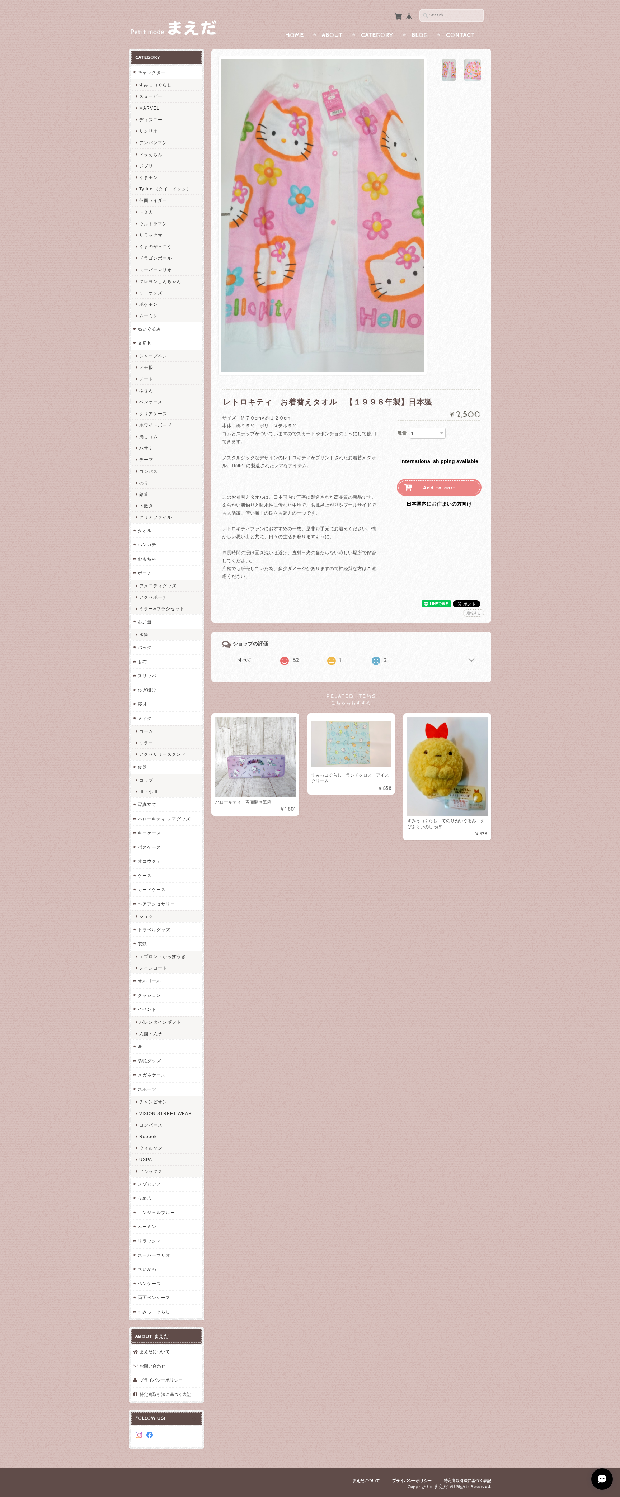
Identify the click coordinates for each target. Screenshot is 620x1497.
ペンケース (151, 401)
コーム (146, 731)
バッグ (145, 647)
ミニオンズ (151, 292)
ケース (145, 875)
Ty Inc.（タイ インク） (165, 188)
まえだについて (155, 1351)
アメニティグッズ (158, 585)
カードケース (152, 889)
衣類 (142, 943)
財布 (142, 661)
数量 (402, 433)
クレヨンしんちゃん (160, 281)
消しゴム (148, 436)
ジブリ (146, 166)
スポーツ (147, 1089)
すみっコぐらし (155, 84)
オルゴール (149, 981)
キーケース (149, 832)
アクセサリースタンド (162, 754)
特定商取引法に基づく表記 (165, 1394)
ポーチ (145, 572)
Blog (420, 35)
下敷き (146, 505)
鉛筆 (144, 494)
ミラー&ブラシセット (161, 608)
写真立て (147, 804)
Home (294, 35)
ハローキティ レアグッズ (164, 818)
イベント (147, 1009)
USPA (145, 1159)
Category (377, 35)
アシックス (151, 1171)
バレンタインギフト (160, 1022)
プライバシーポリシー (161, 1380)
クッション (149, 995)
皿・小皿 (148, 791)
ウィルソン (151, 1148)
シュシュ (148, 916)
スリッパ (147, 675)
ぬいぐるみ (149, 329)
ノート (146, 378)
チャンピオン (153, 1101)
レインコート (153, 968)
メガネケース (152, 1074)
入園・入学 (151, 1033)
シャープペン (153, 356)
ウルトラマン (153, 223)
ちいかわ (147, 1269)
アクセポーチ (153, 597)
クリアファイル (155, 517)
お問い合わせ (152, 1366)
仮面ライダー (153, 200)
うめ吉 (145, 1198)
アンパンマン (153, 142)
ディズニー (151, 119)
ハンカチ (147, 544)
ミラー (146, 742)
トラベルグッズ (154, 929)
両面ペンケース (154, 1297)
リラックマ (151, 235)
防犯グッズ (149, 1060)
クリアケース (153, 413)
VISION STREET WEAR (165, 1113)
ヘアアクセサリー (156, 903)
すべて (244, 660)
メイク (145, 718)
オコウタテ (149, 861)
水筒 (144, 634)
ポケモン (148, 304)
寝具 (142, 704)
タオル (145, 530)
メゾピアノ (149, 1184)
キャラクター (152, 72)
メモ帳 (146, 367)
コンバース (151, 1125)
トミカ (146, 212)
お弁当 (145, 621)
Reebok (148, 1136)
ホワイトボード (155, 425)
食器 (142, 767)
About (332, 35)
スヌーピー (151, 96)
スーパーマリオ (155, 269)
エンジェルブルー (156, 1212)
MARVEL (149, 108)
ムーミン (148, 315)
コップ (146, 780)
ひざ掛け (147, 690)
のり (144, 482)
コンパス (148, 471)
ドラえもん (151, 154)
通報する (473, 613)
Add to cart (439, 487)
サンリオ (148, 131)
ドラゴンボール (155, 258)
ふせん (146, 390)
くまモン (148, 177)
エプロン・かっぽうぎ (162, 956)
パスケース (149, 847)
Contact (460, 35)
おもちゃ (147, 558)
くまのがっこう (155, 246)
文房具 (145, 343)
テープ (146, 459)
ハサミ (146, 448)
